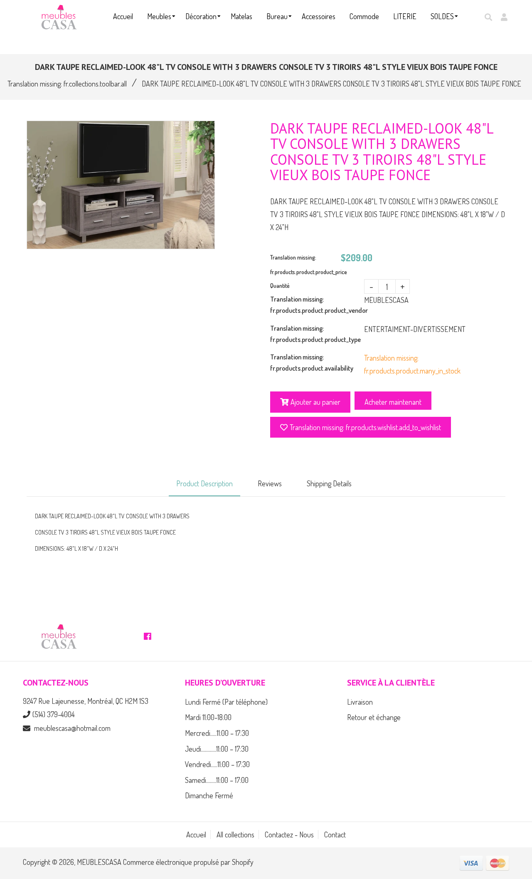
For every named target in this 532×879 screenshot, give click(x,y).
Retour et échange (374, 717)
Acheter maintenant (393, 401)
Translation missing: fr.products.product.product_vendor (317, 304)
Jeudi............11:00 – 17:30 (217, 748)
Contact (335, 834)
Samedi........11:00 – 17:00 (217, 780)
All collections (235, 834)
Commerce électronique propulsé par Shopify (188, 862)
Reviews (270, 483)
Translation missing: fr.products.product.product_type (315, 334)
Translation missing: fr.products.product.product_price (305, 264)
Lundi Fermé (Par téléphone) (226, 701)
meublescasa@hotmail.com (72, 728)
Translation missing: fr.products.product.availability (311, 362)
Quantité (280, 285)
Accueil (196, 834)
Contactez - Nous (289, 834)
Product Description (204, 483)
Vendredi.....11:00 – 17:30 (217, 764)
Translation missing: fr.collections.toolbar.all (67, 83)
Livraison (360, 701)
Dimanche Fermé (209, 795)
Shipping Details (329, 483)
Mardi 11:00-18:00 (208, 717)
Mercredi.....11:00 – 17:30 (217, 733)
